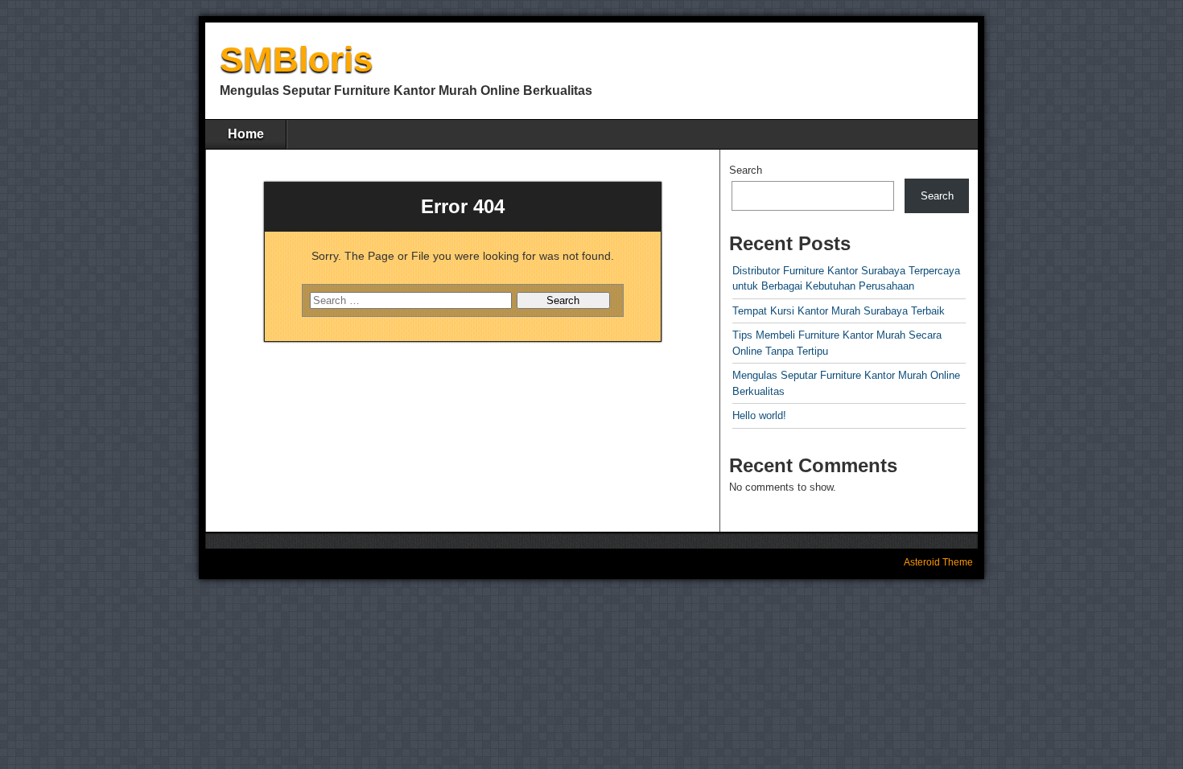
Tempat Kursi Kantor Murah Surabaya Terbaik (838, 311)
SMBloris (296, 59)
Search (745, 170)
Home (246, 134)
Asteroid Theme (938, 562)
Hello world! (759, 415)
